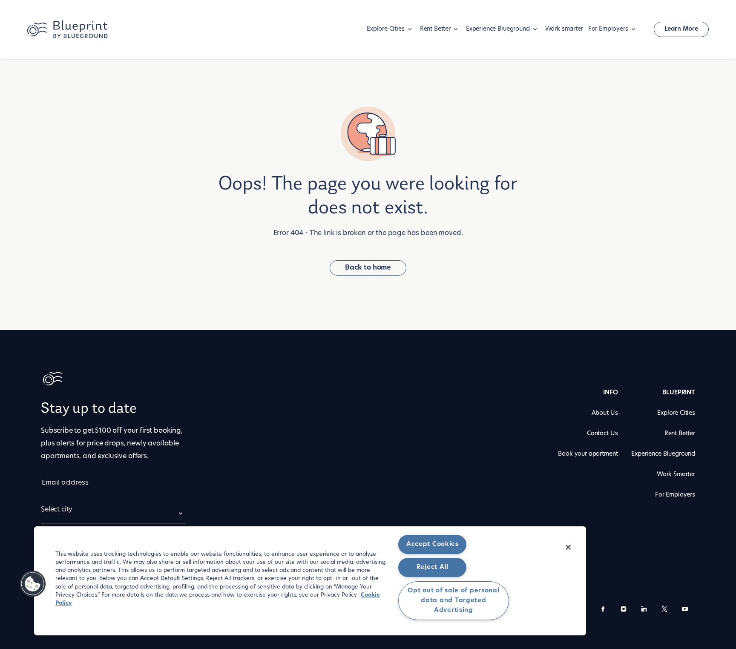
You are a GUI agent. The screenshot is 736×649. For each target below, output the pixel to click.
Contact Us (602, 434)
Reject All (432, 567)
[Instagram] (623, 610)
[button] (32, 583)
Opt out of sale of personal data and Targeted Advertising (453, 601)
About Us (605, 413)
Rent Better (435, 29)
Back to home (368, 267)
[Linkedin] (644, 610)
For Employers (608, 29)
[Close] (568, 547)
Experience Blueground (498, 29)
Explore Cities (386, 29)
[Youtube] (685, 610)
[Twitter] (664, 610)
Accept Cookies (432, 544)
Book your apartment (588, 454)
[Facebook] (603, 610)
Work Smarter (676, 474)
